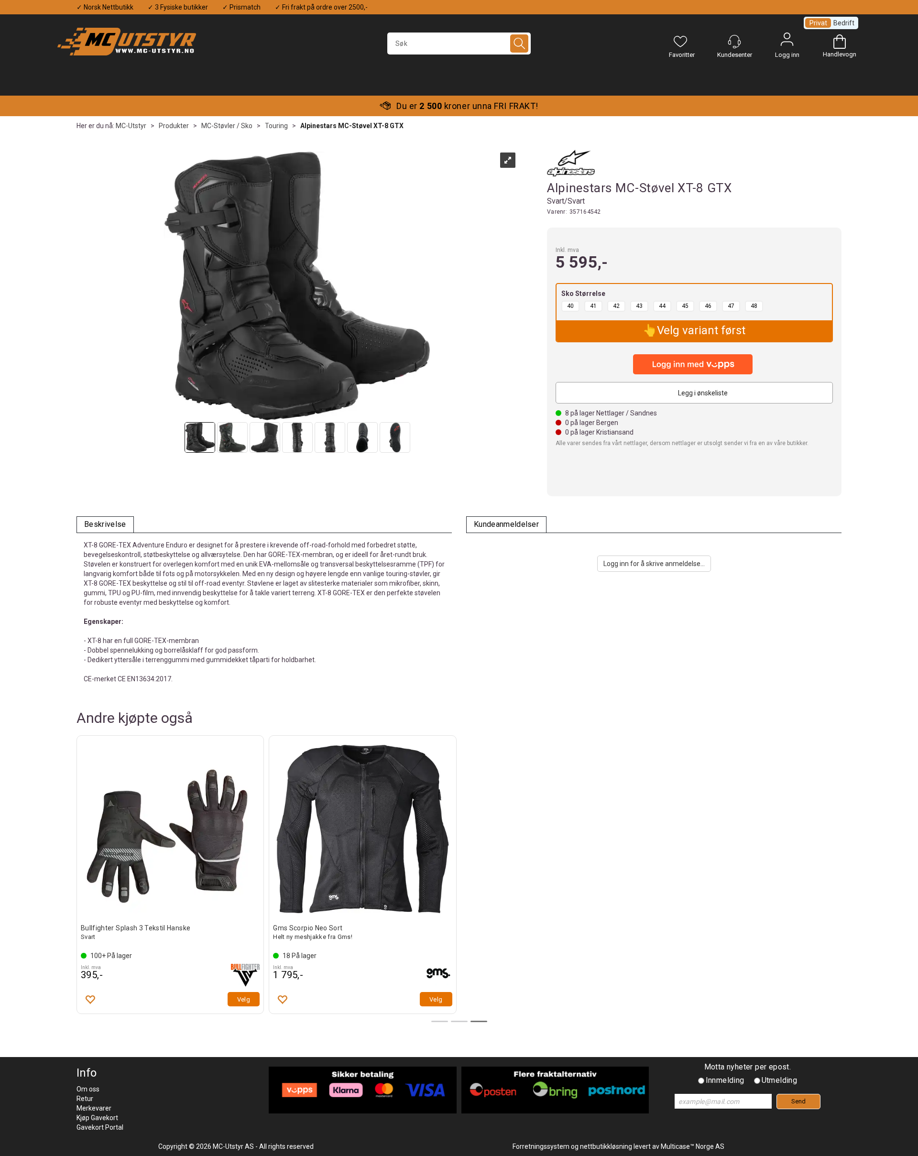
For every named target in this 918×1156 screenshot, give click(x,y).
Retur (84, 1098)
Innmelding (725, 1080)
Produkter (174, 126)
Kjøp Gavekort (97, 1118)
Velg (244, 999)
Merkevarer (93, 1108)
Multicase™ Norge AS (692, 1146)
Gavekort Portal (99, 1127)
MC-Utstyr (131, 126)
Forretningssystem (541, 1146)
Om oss (87, 1089)
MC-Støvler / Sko (226, 126)
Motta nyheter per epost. (747, 1066)
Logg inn (787, 42)
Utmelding (780, 1080)
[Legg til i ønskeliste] (90, 999)
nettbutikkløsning (606, 1146)
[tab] (105, 524)
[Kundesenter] (734, 42)
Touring (276, 126)
